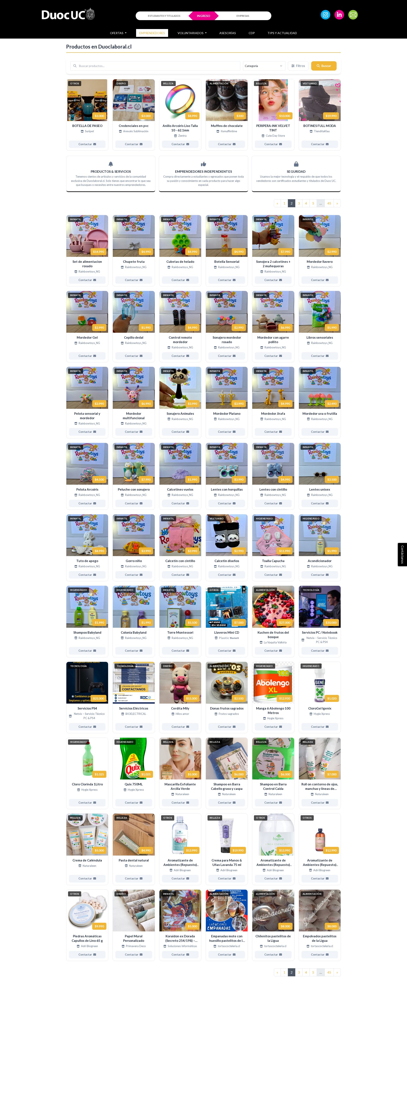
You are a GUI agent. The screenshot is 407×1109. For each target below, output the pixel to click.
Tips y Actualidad (282, 33)
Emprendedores (152, 33)
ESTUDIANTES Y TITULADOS (164, 15)
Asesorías (227, 33)
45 (329, 203)
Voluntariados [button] (191, 33)
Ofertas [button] (117, 33)
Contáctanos (402, 554)
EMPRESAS (243, 15)
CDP (252, 33)
